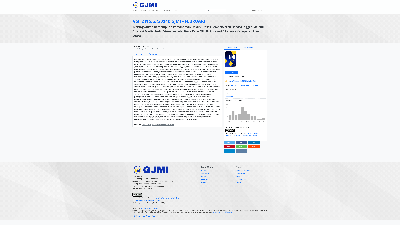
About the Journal (243, 170)
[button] (229, 142)
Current (143, 10)
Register (167, 10)
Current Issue (206, 173)
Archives (151, 10)
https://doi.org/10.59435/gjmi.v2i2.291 (242, 81)
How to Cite (248, 47)
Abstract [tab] (139, 54)
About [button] (158, 10)
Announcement (242, 176)
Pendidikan (229, 96)
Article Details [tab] (233, 47)
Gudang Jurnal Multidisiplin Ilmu (149, 208)
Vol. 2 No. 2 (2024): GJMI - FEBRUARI (169, 21)
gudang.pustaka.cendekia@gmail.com (224, 212)
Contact (239, 182)
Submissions (241, 173)
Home (135, 10)
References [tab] (153, 54)
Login (174, 10)
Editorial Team (241, 179)
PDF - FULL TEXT (232, 72)
